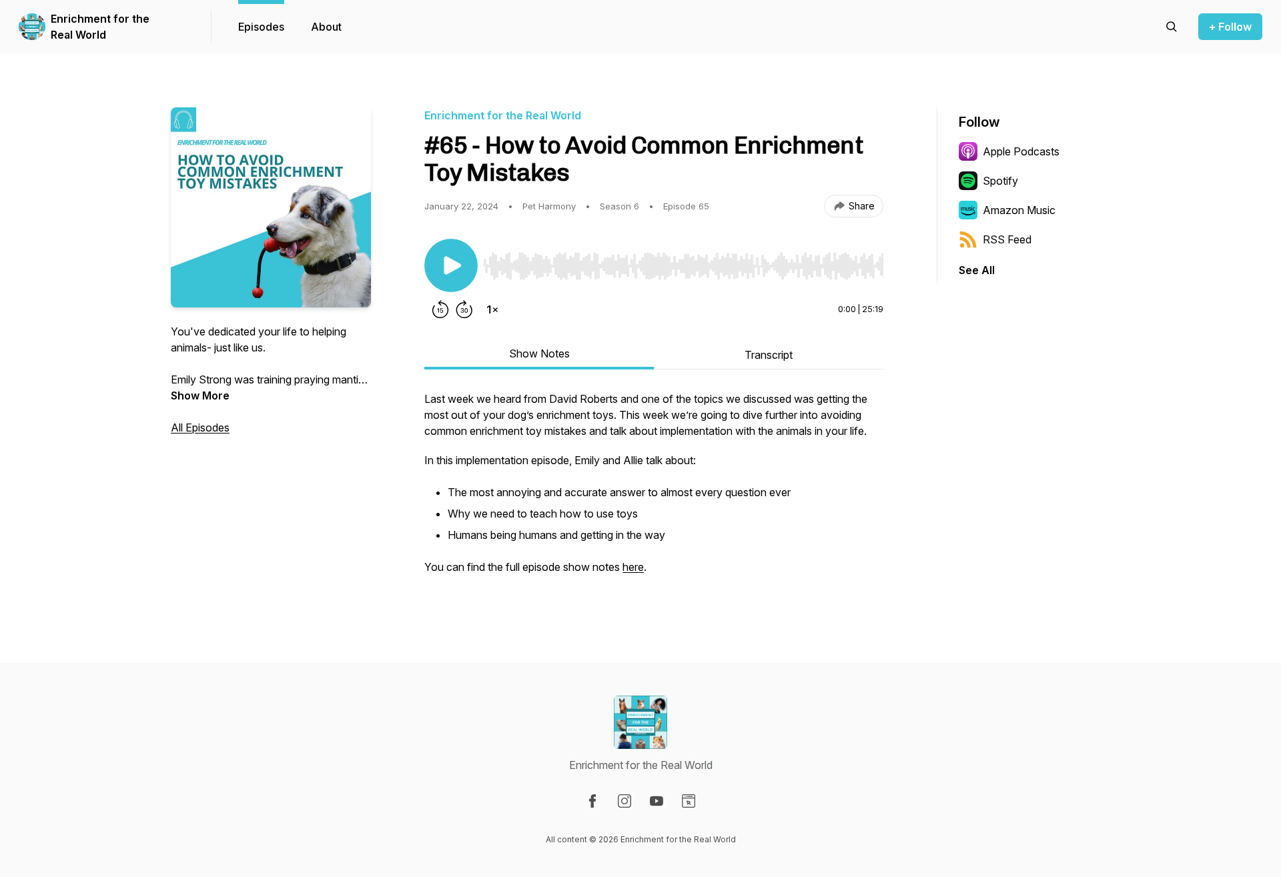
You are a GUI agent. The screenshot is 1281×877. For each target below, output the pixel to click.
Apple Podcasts (1021, 151)
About (326, 26)
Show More (200, 395)
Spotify (1000, 180)
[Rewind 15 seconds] (440, 309)
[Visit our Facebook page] (592, 801)
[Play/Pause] (451, 265)
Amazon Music (1019, 210)
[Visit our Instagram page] (624, 801)
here (633, 567)
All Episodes (200, 427)
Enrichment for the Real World (100, 26)
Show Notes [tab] (539, 353)
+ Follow (1230, 26)
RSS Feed (1007, 239)
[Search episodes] (1171, 27)
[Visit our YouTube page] (656, 801)
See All (977, 270)
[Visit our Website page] (688, 801)
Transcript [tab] (769, 354)
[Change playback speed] (492, 309)
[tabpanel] (653, 489)
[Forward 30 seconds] (464, 309)
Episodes (261, 26)
